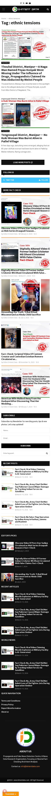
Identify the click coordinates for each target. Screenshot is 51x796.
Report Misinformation (11, 708)
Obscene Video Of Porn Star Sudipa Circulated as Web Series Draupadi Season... (25, 229)
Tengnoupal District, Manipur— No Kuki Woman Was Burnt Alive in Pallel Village (24, 138)
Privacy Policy (7, 705)
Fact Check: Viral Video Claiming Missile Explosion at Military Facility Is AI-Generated (31, 471)
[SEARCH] (47, 453)
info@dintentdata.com (30, 766)
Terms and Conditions (10, 701)
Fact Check (5, 62)
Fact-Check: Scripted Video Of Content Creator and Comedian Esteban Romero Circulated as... (22, 356)
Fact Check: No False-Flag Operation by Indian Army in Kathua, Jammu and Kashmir (32, 519)
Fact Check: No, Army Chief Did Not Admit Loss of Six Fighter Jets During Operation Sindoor (32, 504)
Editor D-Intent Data (10, 234)
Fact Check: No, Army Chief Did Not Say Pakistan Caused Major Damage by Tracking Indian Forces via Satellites (32, 488)
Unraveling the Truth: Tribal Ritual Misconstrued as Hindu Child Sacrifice (21, 313)
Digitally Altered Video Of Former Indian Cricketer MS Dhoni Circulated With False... (23, 271)
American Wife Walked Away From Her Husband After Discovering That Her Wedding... (21, 401)
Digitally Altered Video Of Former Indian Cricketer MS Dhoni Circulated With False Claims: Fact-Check (32, 560)
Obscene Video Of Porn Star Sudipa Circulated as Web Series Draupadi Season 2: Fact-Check (31, 545)
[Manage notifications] (5, 791)
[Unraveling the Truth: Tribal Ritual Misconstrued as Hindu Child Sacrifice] (25, 295)
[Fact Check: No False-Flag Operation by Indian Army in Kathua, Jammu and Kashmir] (7, 520)
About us (5, 712)
